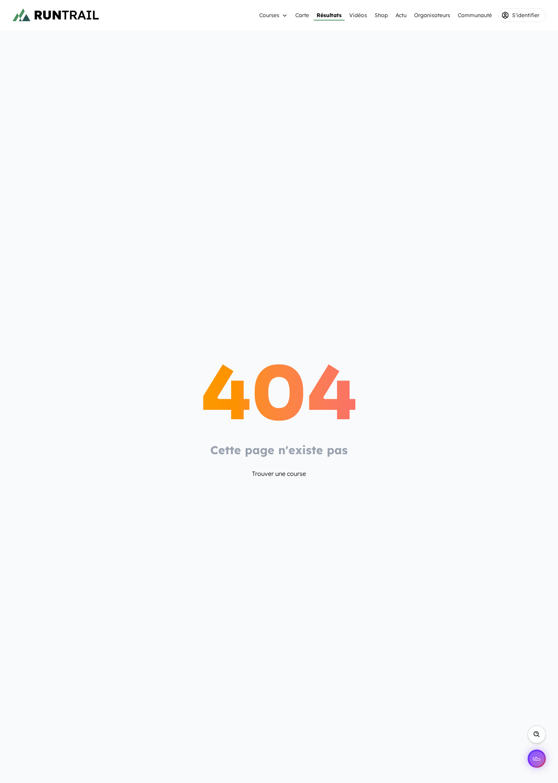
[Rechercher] (537, 734)
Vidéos (358, 15)
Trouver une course (279, 473)
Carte (302, 15)
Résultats (329, 15)
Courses (269, 15)
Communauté (475, 15)
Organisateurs (432, 15)
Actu (401, 15)
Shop (381, 15)
